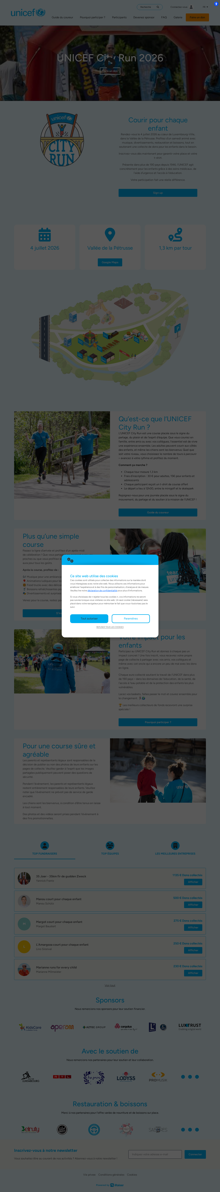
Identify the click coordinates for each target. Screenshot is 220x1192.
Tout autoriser (89, 618)
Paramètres (131, 618)
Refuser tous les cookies (110, 627)
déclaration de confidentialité (102, 590)
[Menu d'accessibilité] (216, 4)
